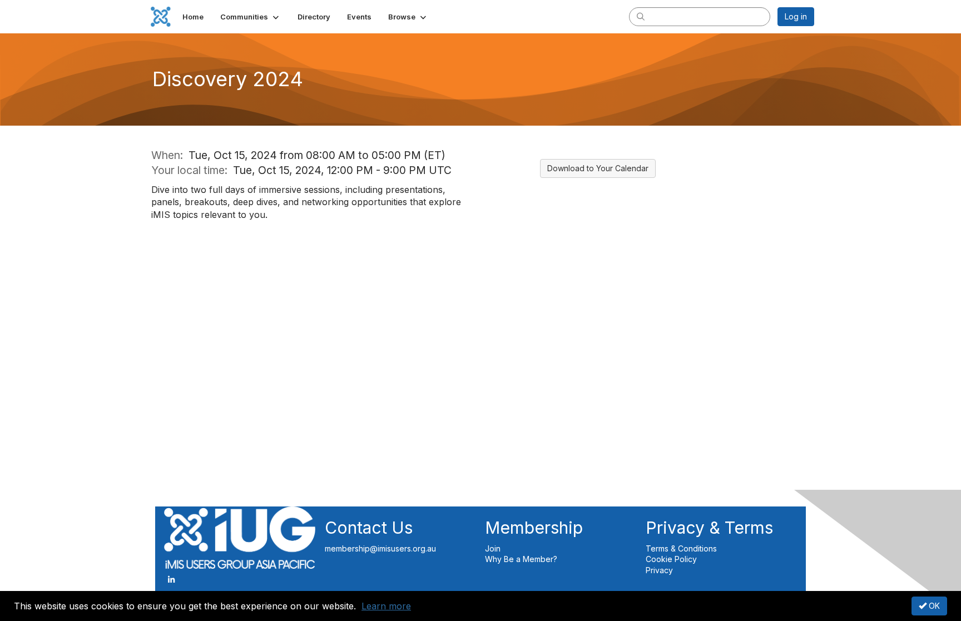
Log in (796, 16)
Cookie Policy (671, 559)
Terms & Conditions (681, 548)
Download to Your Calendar (597, 168)
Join (493, 548)
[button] (250, 16)
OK (933, 605)
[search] (640, 16)
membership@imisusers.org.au (380, 548)
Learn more (386, 606)
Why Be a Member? (522, 559)
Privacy (659, 570)
